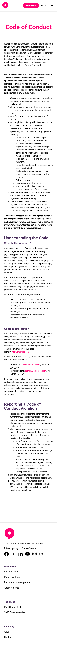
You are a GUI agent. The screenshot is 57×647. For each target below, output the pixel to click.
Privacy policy (11, 548)
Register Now (11, 571)
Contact (8, 637)
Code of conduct (29, 548)
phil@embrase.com (31, 365)
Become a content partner (17, 582)
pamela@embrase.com (35, 371)
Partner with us (12, 577)
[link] (44, 5)
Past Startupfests (13, 607)
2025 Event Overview (15, 612)
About (7, 631)
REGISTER (31, 5)
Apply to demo (11, 587)
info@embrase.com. (21, 352)
